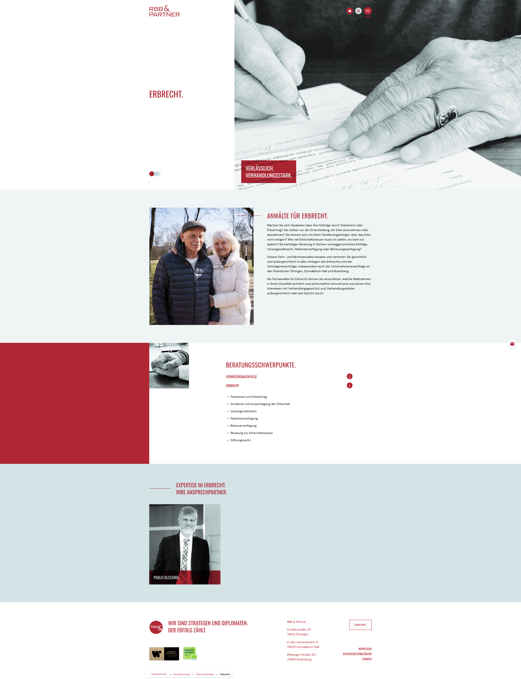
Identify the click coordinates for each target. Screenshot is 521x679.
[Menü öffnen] (368, 11)
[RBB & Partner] (164, 11)
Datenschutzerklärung (357, 654)
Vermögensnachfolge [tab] (241, 376)
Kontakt (360, 624)
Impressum (365, 649)
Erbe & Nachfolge (205, 674)
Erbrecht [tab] (232, 385)
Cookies (367, 659)
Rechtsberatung (182, 674)
